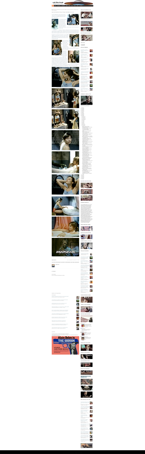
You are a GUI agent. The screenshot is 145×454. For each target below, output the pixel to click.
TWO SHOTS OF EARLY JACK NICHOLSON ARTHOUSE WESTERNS (87, 157)
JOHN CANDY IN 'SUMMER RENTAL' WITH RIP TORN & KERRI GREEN (60, 313)
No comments (62, 9)
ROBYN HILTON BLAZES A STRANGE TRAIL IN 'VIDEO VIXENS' (59, 317)
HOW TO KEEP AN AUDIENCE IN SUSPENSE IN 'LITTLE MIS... (86, 172)
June (82, 121)
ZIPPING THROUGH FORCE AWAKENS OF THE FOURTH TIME (87, 133)
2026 (82, 107)
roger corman (72, 262)
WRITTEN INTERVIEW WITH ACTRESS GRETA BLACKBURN (87, 162)
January (83, 125)
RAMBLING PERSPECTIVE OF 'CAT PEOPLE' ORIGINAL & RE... (86, 132)
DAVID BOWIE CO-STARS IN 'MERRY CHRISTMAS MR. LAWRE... (86, 138)
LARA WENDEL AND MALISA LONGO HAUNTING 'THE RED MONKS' (84, 64)
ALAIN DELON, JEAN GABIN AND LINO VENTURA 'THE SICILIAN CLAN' (85, 72)
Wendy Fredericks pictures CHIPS (86, 329)
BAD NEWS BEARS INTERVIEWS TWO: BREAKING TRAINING (87, 167)
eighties (66, 9)
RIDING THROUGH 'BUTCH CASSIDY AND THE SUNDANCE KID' (87, 137)
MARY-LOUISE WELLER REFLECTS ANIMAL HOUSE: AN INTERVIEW (60, 310)
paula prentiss (71, 9)
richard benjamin (75, 9)
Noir (74, 5)
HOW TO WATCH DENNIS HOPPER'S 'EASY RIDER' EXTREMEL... (86, 129)
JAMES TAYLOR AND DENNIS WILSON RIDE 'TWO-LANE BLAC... (86, 148)
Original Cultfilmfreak (84, 332)
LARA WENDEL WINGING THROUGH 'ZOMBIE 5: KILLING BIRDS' (85, 55)
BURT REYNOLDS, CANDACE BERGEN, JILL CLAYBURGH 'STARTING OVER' (84, 420)
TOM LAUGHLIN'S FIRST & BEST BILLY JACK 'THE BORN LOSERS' (60, 327)
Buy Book (81, 5)
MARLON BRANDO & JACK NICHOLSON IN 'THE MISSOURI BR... (87, 170)
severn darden (55, 10)
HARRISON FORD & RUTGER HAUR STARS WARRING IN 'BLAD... (87, 141)
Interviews (63, 5)
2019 (82, 113)
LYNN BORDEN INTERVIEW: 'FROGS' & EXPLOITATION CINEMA (87, 149)
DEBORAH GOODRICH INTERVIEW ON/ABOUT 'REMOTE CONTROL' (86, 164)
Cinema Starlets (83, 328)
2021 (82, 111)
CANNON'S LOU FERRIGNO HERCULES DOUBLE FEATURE (87, 169)
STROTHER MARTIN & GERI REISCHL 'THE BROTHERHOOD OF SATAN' (85, 89)
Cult (72, 5)
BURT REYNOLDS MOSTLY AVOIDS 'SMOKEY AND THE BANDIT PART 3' (85, 403)
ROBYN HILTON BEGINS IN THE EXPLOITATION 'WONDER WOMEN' (60, 296)
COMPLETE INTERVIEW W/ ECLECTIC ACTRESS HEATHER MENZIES (84, 290)
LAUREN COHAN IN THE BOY (85, 126)
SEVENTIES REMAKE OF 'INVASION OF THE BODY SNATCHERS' (87, 152)
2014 (82, 175)
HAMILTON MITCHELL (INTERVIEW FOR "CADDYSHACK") (59, 320)
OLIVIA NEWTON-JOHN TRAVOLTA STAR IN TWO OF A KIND (87, 161)
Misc (77, 5)
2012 (82, 177)
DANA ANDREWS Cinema (85, 336)
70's (69, 5)
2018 (82, 114)
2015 (82, 174)
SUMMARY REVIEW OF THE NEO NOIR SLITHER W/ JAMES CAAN (87, 154)
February (83, 124)
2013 (82, 176)
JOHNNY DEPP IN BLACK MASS (84, 68)
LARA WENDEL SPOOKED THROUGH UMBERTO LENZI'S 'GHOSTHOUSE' (84, 77)
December (83, 116)
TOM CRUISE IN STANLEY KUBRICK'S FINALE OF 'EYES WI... (86, 135)
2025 (82, 108)
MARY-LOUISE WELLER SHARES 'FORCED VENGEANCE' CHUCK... (87, 127)
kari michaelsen (68, 9)
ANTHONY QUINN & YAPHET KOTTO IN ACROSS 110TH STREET (87, 155)
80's (66, 5)
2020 (82, 112)
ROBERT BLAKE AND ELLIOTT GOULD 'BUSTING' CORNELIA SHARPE (60, 306)
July (82, 120)
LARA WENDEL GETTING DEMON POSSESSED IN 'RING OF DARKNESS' (85, 60)
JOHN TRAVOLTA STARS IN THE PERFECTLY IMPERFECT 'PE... (86, 159)
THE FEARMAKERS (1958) (87, 337)
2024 (82, 109)
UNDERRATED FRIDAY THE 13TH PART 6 (87, 144)
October (83, 118)
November (83, 117)
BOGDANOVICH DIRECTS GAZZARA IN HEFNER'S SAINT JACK (87, 140)
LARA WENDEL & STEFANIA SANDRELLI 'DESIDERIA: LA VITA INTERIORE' (85, 50)
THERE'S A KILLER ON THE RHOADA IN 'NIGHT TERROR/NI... (87, 143)
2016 (82, 115)
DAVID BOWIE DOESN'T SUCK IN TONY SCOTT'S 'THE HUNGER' (87, 147)
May (82, 122)
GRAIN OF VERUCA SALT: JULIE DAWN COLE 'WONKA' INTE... (87, 165)
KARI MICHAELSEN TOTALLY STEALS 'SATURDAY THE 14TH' (59, 303)
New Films (58, 5)
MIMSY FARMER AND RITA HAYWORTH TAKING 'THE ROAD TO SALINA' (85, 282)
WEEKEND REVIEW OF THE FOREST (86, 158)
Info (55, 5)
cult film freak (58, 2)
